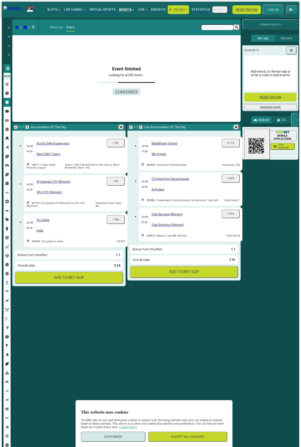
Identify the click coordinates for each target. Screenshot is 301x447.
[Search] (237, 27)
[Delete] (121, 127)
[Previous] (16, 127)
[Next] (27, 127)
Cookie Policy (128, 427)
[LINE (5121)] (16, 27)
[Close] (294, 120)
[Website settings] (291, 9)
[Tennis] (25, 27)
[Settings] (291, 50)
